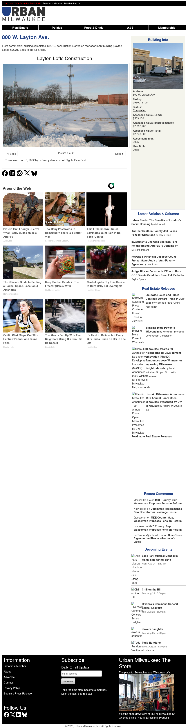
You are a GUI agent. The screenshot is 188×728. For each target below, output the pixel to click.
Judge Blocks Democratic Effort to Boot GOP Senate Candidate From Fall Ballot (156, 273)
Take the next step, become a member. (84, 690)
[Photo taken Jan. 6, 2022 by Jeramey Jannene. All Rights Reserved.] (64, 105)
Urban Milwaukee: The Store (145, 663)
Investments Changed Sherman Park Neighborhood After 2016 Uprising (154, 243)
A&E (130, 27)
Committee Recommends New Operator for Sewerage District (158, 510)
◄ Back (11, 153)
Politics (57, 27)
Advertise (9, 677)
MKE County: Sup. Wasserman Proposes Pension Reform (158, 501)
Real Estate (20, 27)
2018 (136, 149)
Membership (167, 27)
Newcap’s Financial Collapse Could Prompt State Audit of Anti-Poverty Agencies (153, 260)
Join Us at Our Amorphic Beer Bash (22, 3)
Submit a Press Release (18, 693)
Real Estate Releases (158, 288)
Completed (139, 110)
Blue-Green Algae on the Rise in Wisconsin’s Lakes (158, 538)
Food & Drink (93, 27)
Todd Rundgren (152, 642)
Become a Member (15, 666)
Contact (8, 682)
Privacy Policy (12, 688)
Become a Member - (53, 3)
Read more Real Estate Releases (151, 436)
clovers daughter (152, 629)
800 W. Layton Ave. (25, 37)
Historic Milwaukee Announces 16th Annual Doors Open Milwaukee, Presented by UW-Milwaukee (165, 399)
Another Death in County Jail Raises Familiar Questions (154, 233)
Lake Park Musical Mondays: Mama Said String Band (160, 557)
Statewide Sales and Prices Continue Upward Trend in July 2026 (165, 298)
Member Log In (72, 3)
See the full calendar (143, 650)
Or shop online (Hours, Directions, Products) (144, 717)
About (7, 671)
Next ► (119, 153)
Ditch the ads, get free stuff (77, 693)
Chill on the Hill (151, 589)
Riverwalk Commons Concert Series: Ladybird (160, 606)
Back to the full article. (33, 49)
